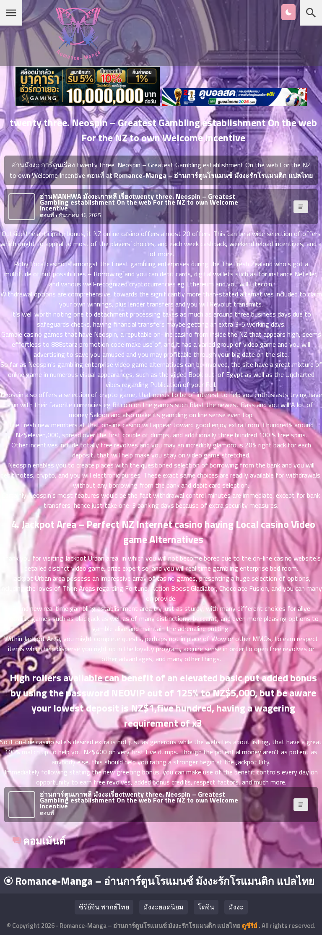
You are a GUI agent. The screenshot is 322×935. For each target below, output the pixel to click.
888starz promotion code (87, 344)
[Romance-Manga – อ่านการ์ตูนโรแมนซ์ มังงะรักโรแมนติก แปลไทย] (78, 57)
